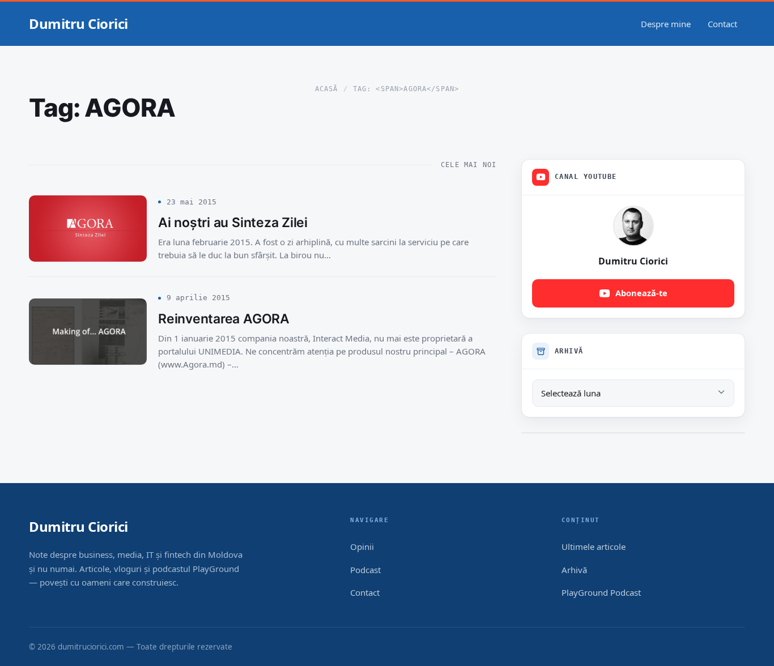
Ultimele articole (594, 546)
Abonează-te (641, 292)
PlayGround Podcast (601, 592)
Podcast (365, 569)
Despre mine (666, 23)
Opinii (362, 546)
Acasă (326, 89)
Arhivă (574, 569)
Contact (722, 23)
